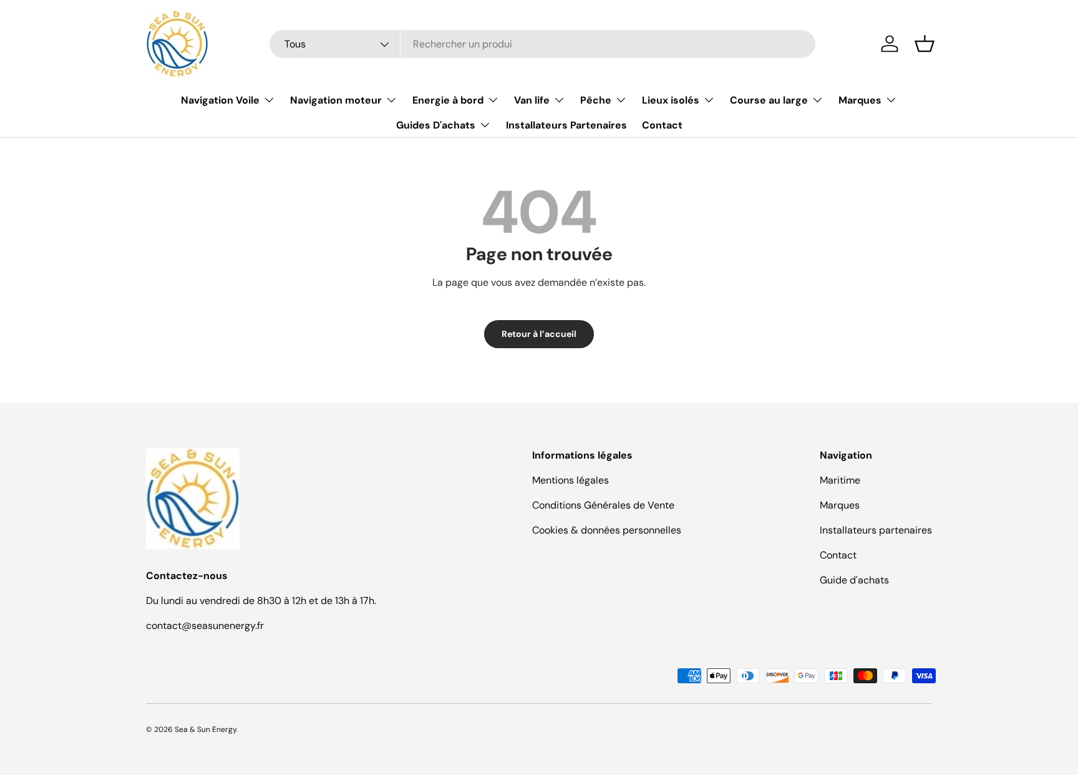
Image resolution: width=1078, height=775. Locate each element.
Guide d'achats (854, 580)
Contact (662, 125)
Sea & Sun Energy (205, 729)
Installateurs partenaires (876, 530)
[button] (924, 43)
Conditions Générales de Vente (603, 505)
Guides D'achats (435, 125)
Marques (859, 100)
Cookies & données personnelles (606, 530)
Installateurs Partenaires (566, 125)
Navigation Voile (220, 100)
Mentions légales (570, 480)
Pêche (595, 100)
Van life (532, 100)
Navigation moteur (336, 100)
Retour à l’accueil (539, 333)
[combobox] (542, 44)
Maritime (840, 480)
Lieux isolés (670, 100)
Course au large (769, 100)
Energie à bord (447, 100)
